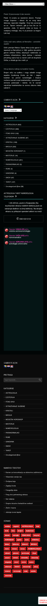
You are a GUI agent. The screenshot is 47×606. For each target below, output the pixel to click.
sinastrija (34, 558)
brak (6, 531)
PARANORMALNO (12, 164)
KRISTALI (9, 142)
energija (16, 535)
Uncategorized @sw (13, 186)
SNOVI (8, 177)
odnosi (7, 553)
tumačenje (26, 566)
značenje (8, 575)
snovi (16, 562)
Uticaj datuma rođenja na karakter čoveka (19, 69)
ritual (34, 553)
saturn (7, 558)
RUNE (8, 168)
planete (15, 553)
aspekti (16, 526)
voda (25, 571)
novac (22, 549)
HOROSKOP (9, 539)
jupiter (19, 539)
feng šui (36, 535)
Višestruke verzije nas (14, 477)
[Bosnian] (5, 106)
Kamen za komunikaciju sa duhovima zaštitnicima (24, 472)
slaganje (8, 562)
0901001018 (23, 218)
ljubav (7, 544)
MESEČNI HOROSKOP (14, 151)
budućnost (30, 531)
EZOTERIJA (10, 129)
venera (7, 571)
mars (7, 549)
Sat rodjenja (10, 499)
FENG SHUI (10, 133)
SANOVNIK (10, 173)
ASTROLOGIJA (11, 124)
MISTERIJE (10, 155)
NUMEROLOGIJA (12, 160)
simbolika (24, 558)
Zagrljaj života (11, 485)
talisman (8, 566)
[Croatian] (8, 106)
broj (13, 531)
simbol (15, 558)
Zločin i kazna (11, 508)
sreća (24, 562)
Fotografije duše (11, 490)
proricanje (25, 553)
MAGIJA (9, 146)
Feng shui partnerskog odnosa (17, 494)
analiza (7, 526)
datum (7, 535)
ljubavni (25, 544)
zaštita (33, 571)
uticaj (36, 566)
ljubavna (16, 544)
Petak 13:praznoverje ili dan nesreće (17, 14)
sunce (31, 562)
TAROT (8, 182)
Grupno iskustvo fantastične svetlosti (19, 503)
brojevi (20, 531)
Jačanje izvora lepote (13, 512)
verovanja (17, 571)
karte (27, 539)
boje (37, 526)
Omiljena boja (11, 481)
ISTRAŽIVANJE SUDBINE (15, 138)
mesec (14, 549)
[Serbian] (11, 106)
